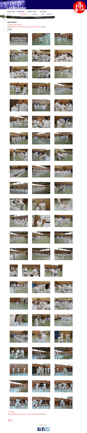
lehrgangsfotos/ (37, 17)
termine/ (12, 17)
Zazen (18, 26)
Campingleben (13, 26)
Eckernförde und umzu (24, 26)
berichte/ (23, 17)
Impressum (10, 419)
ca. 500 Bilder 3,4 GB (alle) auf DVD (14, 24)
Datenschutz (10, 420)
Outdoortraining (38, 26)
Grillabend (32, 26)
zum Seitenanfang (11, 411)
